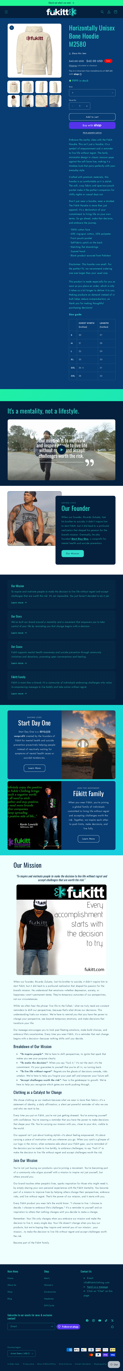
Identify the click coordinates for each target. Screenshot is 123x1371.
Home (10, 1278)
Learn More (34, 768)
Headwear (49, 1298)
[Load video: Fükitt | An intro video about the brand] (61, 449)
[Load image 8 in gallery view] (55, 101)
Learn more (17, 633)
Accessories (50, 1291)
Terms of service (65, 1364)
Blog (10, 1298)
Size (71, 86)
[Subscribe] (51, 1326)
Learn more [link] (17, 602)
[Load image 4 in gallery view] (55, 87)
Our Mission (72, 553)
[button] (6, 12)
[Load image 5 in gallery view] (14, 101)
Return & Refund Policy (46, 1364)
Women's (48, 1284)
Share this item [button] (79, 53)
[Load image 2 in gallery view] (27, 87)
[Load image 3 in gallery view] (41, 87)
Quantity (72, 100)
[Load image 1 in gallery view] (14, 87)
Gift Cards (49, 1305)
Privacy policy (28, 1364)
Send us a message (97, 1287)
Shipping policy (100, 1364)
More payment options (92, 132)
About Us (12, 1284)
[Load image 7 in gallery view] (41, 101)
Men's (47, 1278)
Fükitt (17, 1364)
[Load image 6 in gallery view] (27, 101)
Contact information (83, 1364)
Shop (10, 1291)
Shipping (73, 65)
